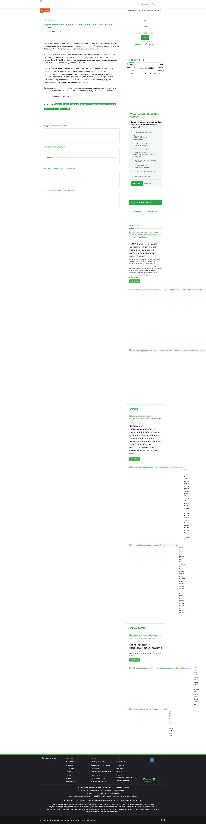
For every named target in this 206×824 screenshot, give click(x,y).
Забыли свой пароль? (145, 44)
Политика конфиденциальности (124, 776)
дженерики (84, 104)
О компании (132, 10)
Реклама (150, 10)
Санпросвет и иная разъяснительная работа (143, 166)
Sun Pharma (111, 104)
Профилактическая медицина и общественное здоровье (144, 154)
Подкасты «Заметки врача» (59, 190)
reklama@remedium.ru (130, 796)
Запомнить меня (146, 33)
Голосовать (137, 183)
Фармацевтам (137, 628)
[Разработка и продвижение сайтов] (160, 820)
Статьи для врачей (98, 762)
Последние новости (55, 147)
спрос (56, 109)
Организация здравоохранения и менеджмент (141, 137)
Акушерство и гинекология (101, 771)
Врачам (133, 409)
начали (86, 46)
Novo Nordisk (65, 109)
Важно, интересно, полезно (59, 169)
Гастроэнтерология (98, 778)
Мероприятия (70, 781)
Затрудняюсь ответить (142, 177)
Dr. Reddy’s (48, 109)
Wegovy (58, 104)
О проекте (141, 10)
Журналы (152, 211)
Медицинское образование (144, 149)
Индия (66, 104)
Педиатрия (95, 768)
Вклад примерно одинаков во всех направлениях (145, 172)
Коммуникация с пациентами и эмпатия (145, 161)
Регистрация (145, 41)
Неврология (70, 778)
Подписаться (145, 4)
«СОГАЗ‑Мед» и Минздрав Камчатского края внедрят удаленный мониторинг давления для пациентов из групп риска (143, 250)
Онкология (69, 775)
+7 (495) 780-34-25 (98, 796)
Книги (137, 211)
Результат (148, 183)
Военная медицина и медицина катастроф (142, 144)
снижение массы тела (98, 104)
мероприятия (137, 60)
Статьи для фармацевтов (100, 765)
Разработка (70, 768)
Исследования (71, 762)
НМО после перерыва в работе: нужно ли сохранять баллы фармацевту (196, 689)
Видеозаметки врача (55, 125)
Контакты (158, 10)
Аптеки (68, 771)
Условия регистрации (124, 781)
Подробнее (135, 281)
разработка (74, 104)
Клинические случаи (98, 781)
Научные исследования (142, 132)
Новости (134, 226)
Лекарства (69, 765)
